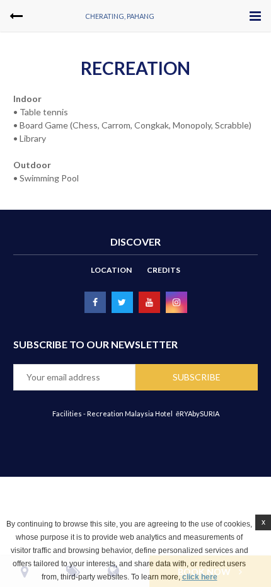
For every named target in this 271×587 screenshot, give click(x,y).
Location (111, 270)
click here (199, 577)
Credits (163, 270)
